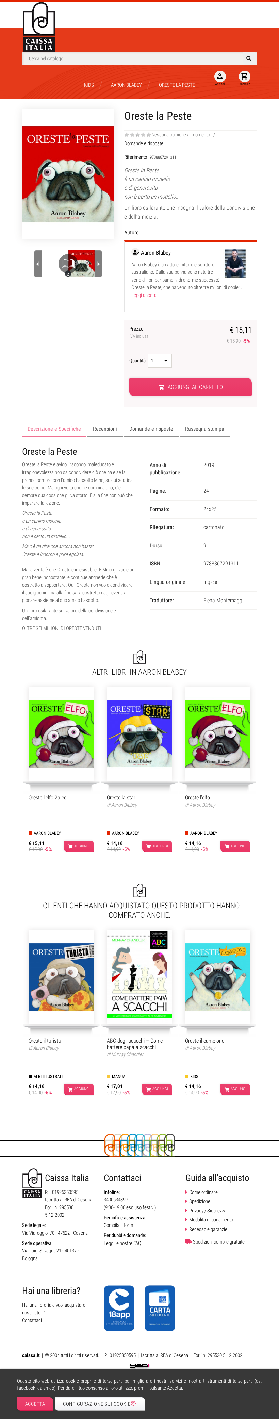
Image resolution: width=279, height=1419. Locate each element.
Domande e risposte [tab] (151, 429)
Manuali (120, 1076)
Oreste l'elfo (197, 797)
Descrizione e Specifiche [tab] (54, 429)
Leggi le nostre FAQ (122, 1243)
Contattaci (32, 1320)
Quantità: (138, 361)
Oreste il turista (45, 1040)
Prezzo (138, 332)
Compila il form (118, 1225)
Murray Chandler (127, 1054)
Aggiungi (82, 846)
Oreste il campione (204, 1040)
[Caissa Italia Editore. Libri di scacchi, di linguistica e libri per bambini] (39, 27)
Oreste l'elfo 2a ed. (48, 797)
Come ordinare (203, 1192)
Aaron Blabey (156, 252)
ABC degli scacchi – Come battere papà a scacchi (135, 1043)
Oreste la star (121, 797)
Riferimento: (137, 157)
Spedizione (199, 1201)
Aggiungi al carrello (190, 387)
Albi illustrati (48, 1076)
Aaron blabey (47, 833)
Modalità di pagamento (211, 1220)
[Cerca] (250, 58)
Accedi (220, 79)
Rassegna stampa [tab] (204, 429)
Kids (194, 1076)
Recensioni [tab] (105, 429)
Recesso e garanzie (208, 1229)
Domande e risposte (143, 143)
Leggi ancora (144, 295)
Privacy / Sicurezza (207, 1210)
